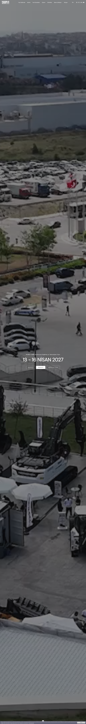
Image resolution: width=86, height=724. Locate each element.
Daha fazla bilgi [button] (31, 723)
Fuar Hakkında (21, 2)
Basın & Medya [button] (57, 2)
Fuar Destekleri (36, 2)
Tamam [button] (81, 722)
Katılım (28, 2)
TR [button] (72, 2)
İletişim (66, 2)
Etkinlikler (49, 2)
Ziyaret (43, 2)
